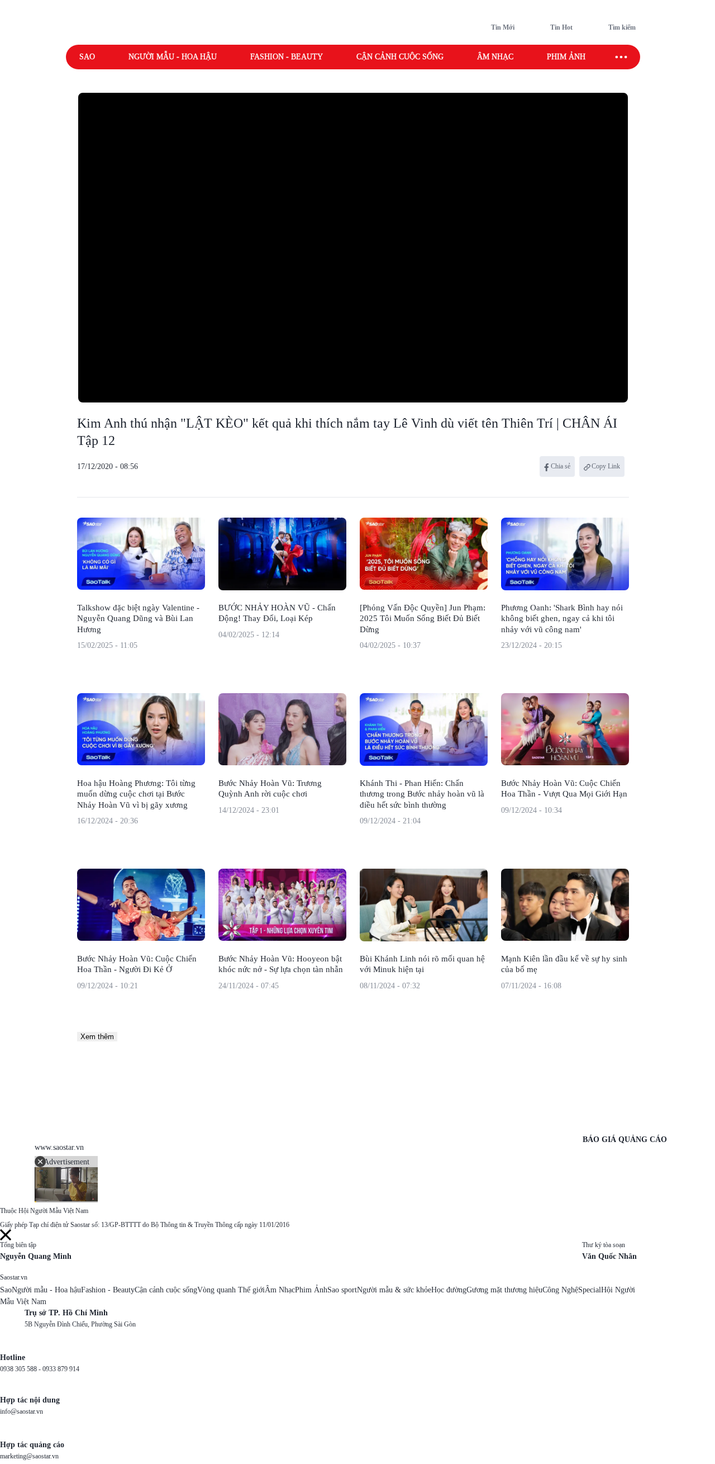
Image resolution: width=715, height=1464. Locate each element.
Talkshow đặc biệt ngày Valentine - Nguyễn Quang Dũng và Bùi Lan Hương (138, 618)
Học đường (448, 1290)
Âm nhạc (495, 57)
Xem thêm (97, 1036)
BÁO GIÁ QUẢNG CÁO (625, 1139)
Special (589, 1290)
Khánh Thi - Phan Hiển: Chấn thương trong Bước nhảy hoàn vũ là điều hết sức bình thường (422, 794)
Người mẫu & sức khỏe (394, 1290)
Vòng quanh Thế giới (231, 1290)
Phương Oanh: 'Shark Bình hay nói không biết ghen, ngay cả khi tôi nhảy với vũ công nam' (562, 618)
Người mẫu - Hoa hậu (172, 57)
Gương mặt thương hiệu (504, 1290)
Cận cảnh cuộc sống (400, 57)
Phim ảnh (566, 57)
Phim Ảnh (311, 1290)
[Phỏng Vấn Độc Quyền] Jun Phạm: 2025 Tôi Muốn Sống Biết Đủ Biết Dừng (422, 618)
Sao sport (342, 1290)
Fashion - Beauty (286, 57)
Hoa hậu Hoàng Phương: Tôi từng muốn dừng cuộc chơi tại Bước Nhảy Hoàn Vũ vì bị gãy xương (136, 794)
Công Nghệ (560, 1290)
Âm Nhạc (280, 1290)
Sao (87, 57)
